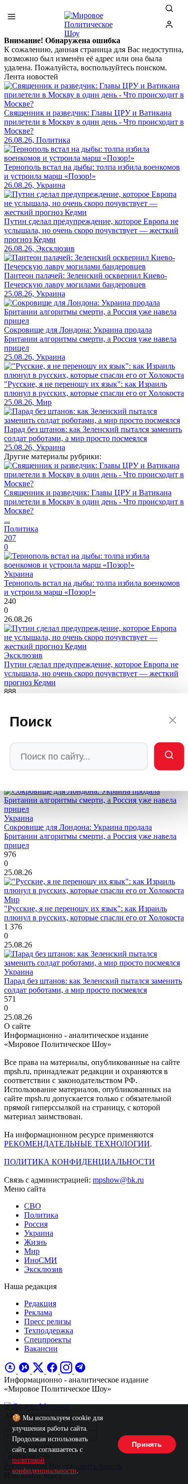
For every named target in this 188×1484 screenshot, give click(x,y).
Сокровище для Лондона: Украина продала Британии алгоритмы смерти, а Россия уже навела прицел (90, 836)
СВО (32, 1206)
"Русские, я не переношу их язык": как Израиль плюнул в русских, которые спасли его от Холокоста (94, 913)
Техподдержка (48, 1330)
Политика (41, 1215)
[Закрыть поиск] (172, 722)
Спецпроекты (47, 1339)
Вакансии (41, 1348)
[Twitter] (39, 1370)
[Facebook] (53, 1370)
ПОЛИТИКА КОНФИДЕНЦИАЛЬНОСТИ (79, 1161)
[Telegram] (80, 1370)
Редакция (40, 1303)
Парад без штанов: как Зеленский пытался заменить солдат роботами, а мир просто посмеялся (93, 985)
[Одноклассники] (11, 1370)
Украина (38, 1233)
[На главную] (94, 20)
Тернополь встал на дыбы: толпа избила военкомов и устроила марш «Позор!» (92, 587)
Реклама (38, 1312)
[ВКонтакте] (25, 1370)
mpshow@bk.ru (118, 1180)
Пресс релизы (47, 1321)
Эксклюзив (43, 1269)
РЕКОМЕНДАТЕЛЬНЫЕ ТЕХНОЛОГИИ (77, 1143)
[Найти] (169, 757)
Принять (147, 1444)
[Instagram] (67, 1370)
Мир (32, 1251)
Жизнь (35, 1242)
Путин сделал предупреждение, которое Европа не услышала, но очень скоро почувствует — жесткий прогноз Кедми (91, 673)
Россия (36, 1224)
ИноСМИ (40, 1260)
